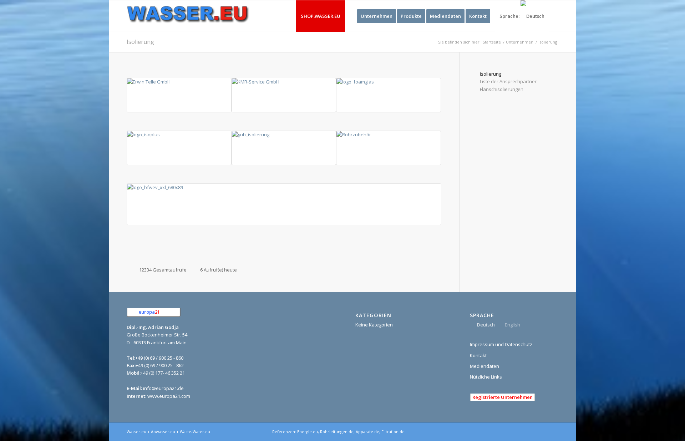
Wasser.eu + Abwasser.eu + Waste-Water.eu (168, 431)
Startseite (492, 42)
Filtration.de (393, 431)
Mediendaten (484, 366)
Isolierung (140, 42)
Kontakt (478, 355)
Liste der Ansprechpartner (508, 81)
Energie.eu (307, 431)
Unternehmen (519, 42)
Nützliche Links (486, 377)
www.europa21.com (168, 396)
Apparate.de (367, 431)
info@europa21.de (163, 388)
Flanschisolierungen (501, 89)
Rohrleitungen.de (337, 431)
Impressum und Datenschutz (501, 344)
